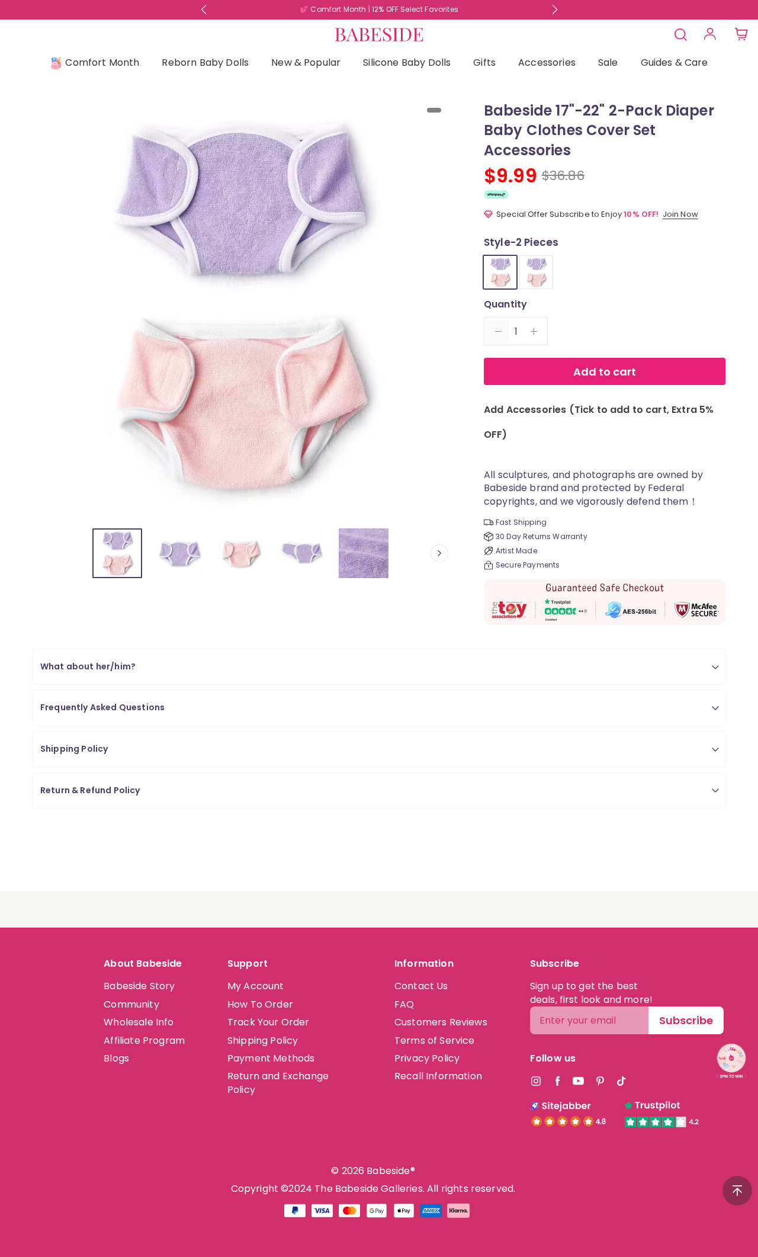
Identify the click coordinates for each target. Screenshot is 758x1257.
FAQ (404, 1004)
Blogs (116, 1058)
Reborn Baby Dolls (205, 62)
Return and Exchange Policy (278, 1082)
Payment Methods (270, 1058)
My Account (255, 986)
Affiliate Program (144, 1040)
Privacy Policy (427, 1058)
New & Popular (306, 62)
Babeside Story (139, 986)
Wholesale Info (139, 1022)
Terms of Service (434, 1040)
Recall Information (438, 1076)
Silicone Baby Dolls (407, 62)
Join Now (680, 214)
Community (131, 1004)
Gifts (484, 62)
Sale (608, 62)
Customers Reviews (440, 1022)
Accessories (547, 62)
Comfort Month (102, 62)
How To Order (260, 1004)
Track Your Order (268, 1022)
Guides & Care (674, 62)
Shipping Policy (262, 1040)
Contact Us (421, 986)
